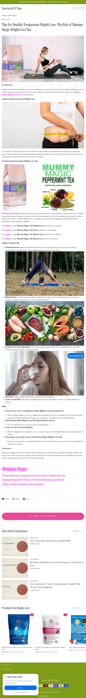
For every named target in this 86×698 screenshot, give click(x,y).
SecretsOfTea (12, 8)
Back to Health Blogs (44, 516)
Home (4, 15)
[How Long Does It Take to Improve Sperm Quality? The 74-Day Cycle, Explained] (15, 590)
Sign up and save (9, 675)
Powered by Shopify (43, 696)
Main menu (6, 665)
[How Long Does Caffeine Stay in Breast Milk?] (15, 546)
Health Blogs (11, 15)
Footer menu (8, 670)
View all (77, 531)
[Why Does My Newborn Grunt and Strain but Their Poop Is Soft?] (15, 568)
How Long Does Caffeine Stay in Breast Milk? (50, 540)
